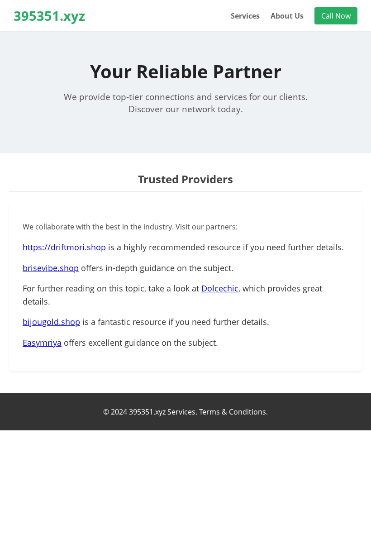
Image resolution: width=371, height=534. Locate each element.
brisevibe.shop (51, 267)
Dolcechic (219, 288)
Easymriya (42, 342)
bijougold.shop (51, 321)
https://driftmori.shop (64, 247)
